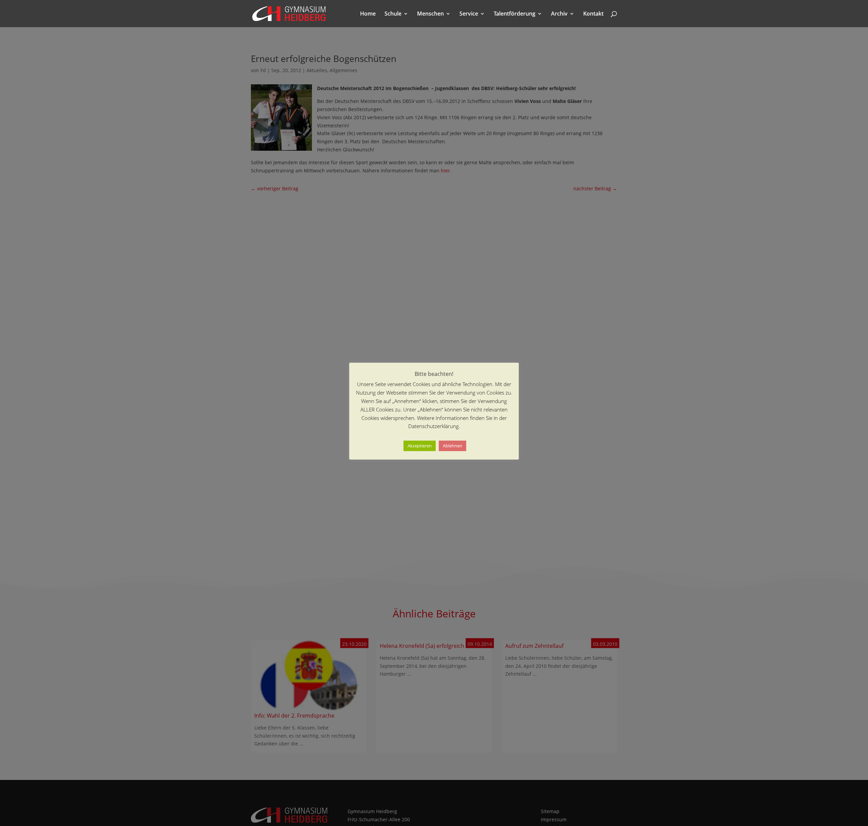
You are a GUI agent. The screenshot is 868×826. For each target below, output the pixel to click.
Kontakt (593, 14)
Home (368, 14)
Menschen (430, 14)
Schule (392, 14)
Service (468, 14)
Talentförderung (514, 14)
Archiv (559, 14)
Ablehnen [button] (452, 446)
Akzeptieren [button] (420, 446)
